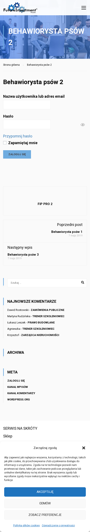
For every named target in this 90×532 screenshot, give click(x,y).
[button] (84, 448)
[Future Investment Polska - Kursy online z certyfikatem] (20, 8)
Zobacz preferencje (45, 515)
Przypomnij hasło (17, 136)
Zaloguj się (16, 380)
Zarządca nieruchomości (40, 335)
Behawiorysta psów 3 (23, 254)
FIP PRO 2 (45, 204)
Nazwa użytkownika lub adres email (34, 96)
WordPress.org (18, 399)
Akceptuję (45, 492)
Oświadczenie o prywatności (58, 525)
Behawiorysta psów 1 (66, 232)
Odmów (45, 503)
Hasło (8, 116)
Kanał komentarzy (21, 393)
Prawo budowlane (41, 322)
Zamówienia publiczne (47, 310)
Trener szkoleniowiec (48, 316)
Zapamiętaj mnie (22, 143)
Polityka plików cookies (26, 525)
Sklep (7, 436)
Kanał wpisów (17, 386)
